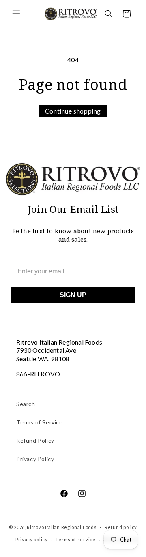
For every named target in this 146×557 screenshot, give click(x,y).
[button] (16, 14)
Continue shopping (73, 111)
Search (25, 403)
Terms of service (75, 539)
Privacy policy (31, 539)
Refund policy (121, 527)
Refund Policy (35, 440)
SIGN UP (73, 294)
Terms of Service (39, 422)
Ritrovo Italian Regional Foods (62, 526)
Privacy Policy (35, 458)
